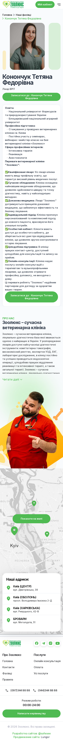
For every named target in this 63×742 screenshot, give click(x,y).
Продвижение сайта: (26, 737)
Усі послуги (41, 673)
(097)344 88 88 (20, 690)
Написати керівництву (31, 713)
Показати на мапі (31, 518)
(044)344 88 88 (47, 690)
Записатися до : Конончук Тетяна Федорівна (31, 97)
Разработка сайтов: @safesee (31, 733)
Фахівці (7, 673)
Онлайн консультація (47, 661)
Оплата (38, 667)
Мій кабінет (45, 4)
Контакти (8, 667)
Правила (7, 679)
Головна (7, 661)
